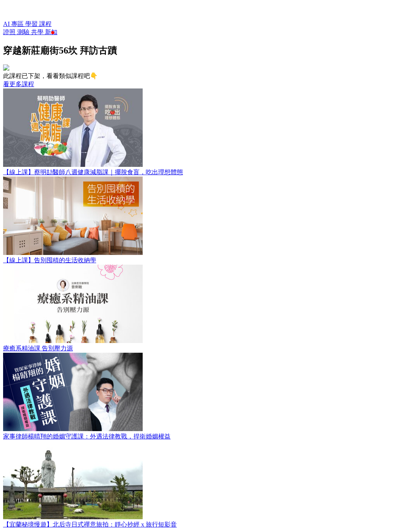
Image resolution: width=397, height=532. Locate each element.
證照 (10, 32)
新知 (51, 32)
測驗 (24, 32)
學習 (32, 24)
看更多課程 (18, 84)
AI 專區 (14, 24)
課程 (45, 24)
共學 (38, 32)
